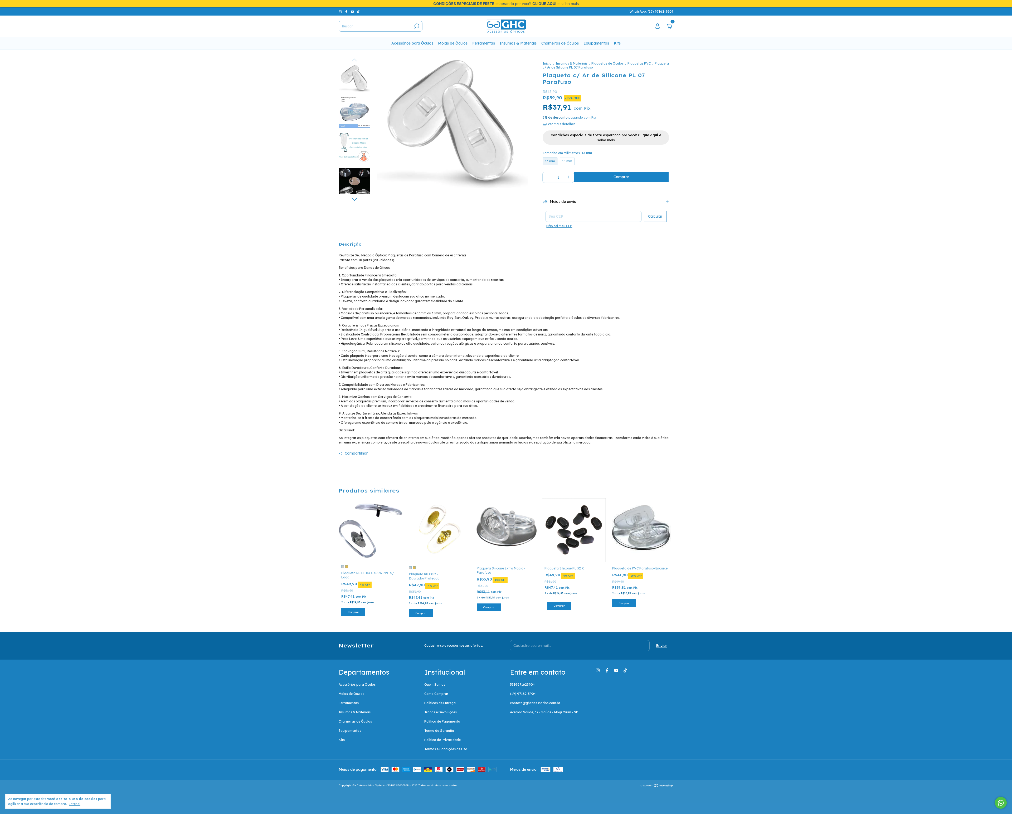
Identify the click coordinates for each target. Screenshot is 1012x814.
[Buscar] (416, 26)
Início (547, 63)
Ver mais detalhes (561, 124)
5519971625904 (522, 684)
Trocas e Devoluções (440, 712)
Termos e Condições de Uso (445, 749)
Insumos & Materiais (518, 43)
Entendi (74, 804)
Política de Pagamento (442, 721)
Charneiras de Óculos (560, 43)
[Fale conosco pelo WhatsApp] (1001, 803)
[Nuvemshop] (656, 786)
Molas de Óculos (453, 43)
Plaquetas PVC (639, 63)
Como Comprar (436, 694)
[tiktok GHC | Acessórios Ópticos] (358, 11)
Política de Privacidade (442, 740)
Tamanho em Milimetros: (567, 153)
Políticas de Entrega (440, 703)
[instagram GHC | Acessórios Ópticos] (341, 11)
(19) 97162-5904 (523, 694)
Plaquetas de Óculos (607, 63)
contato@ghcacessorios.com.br (535, 703)
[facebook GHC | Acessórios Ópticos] (347, 11)
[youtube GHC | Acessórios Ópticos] (353, 11)
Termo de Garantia (439, 731)
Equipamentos (596, 43)
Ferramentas (483, 43)
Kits (617, 43)
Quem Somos (434, 684)
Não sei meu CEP (559, 226)
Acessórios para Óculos (412, 43)
